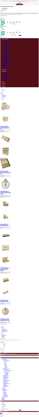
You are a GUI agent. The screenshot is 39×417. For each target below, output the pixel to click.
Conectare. (1, 416)
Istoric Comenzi (3, 337)
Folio (3, 391)
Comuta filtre (1, 93)
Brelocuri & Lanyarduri (6, 55)
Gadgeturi (4, 58)
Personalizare (4, 71)
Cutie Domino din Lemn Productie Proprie (4, 269)
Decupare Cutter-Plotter (7, 79)
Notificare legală (3, 329)
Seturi (5, 362)
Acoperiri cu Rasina (6, 78)
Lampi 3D (4, 40)
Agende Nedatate (7, 51)
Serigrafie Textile (6, 77)
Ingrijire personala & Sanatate (7, 59)
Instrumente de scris (6, 61)
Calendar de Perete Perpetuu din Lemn (4, 319)
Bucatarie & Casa (5, 60)
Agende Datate (6, 50)
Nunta (5, 46)
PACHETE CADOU (5, 53)
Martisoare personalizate (7, 62)
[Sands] (10, 24)
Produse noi (3, 334)
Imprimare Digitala (6, 80)
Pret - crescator (3, 96)
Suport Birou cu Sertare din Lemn (4, 225)
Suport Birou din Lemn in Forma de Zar (4, 127)
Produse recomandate (4, 335)
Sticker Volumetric (5, 395)
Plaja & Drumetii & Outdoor (7, 63)
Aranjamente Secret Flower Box (8, 47)
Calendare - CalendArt (6, 48)
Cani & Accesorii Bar (6, 56)
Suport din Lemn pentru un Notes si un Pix (5, 172)
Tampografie (5, 74)
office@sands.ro (3, 406)
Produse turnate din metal (7, 66)
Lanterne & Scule (5, 382)
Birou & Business (5, 54)
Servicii (3, 81)
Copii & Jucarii (5, 57)
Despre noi (3, 83)
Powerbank (5, 64)
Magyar (5, 404)
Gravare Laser (5, 75)
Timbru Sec (5, 76)
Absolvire (6, 43)
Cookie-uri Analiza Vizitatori (5, 8)
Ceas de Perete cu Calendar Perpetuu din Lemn (5, 192)
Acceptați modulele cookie (19, 4)
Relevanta (3, 94)
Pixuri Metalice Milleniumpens (6, 360)
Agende (4, 49)
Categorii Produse (4, 359)
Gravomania (5, 41)
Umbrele (4, 67)
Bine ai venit (3, 402)
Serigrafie (4, 73)
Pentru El (6, 44)
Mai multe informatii (4, 9)
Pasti (5, 42)
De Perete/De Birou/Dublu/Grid (8, 370)
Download (3, 86)
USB (3, 68)
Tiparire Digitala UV (6, 72)
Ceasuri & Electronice (5, 378)
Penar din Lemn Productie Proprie (4, 301)
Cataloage (3, 69)
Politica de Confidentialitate (5, 331)
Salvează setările (2, 19)
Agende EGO (6, 52)
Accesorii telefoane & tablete (6, 375)
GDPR (2, 407)
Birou (5, 45)
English (3, 29)
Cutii (5, 361)
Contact (3, 84)
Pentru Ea (6, 365)
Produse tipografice (6, 65)
